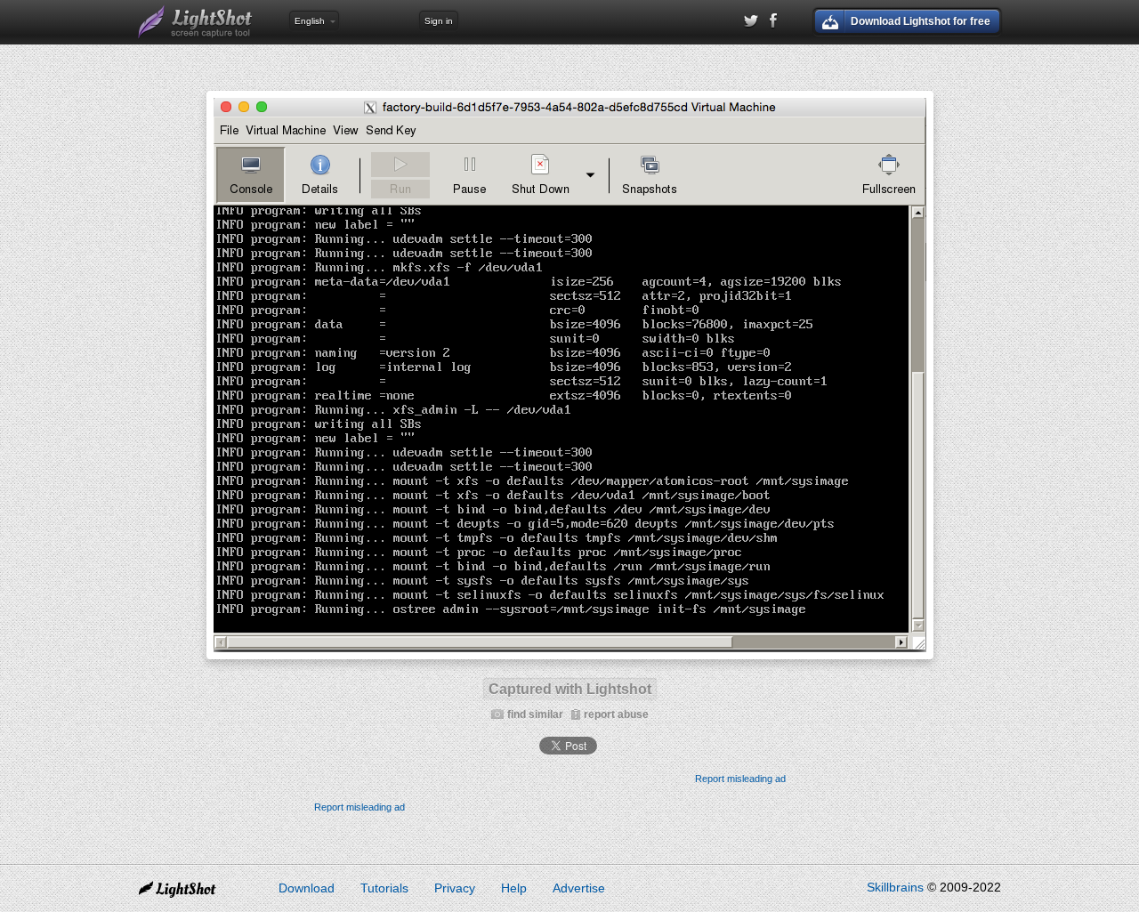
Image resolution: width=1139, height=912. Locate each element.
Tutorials (384, 888)
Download (307, 888)
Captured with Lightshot (570, 689)
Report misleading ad (740, 778)
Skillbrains (895, 887)
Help (514, 888)
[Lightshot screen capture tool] (196, 22)
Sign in (438, 21)
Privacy (454, 888)
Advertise (579, 888)
